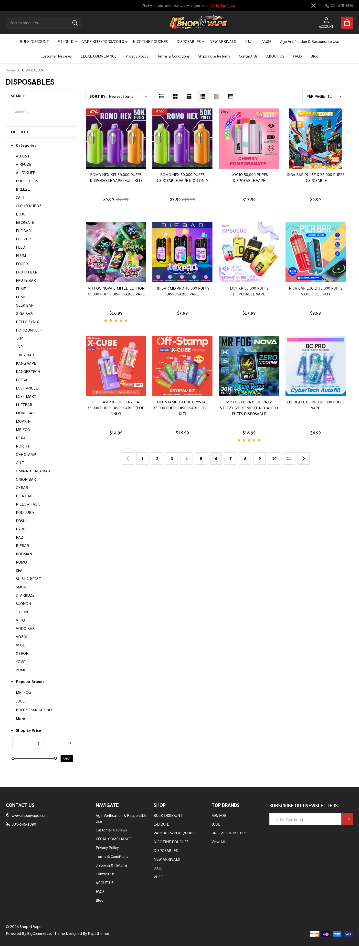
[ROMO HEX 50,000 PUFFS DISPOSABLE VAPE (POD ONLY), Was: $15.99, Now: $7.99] (182, 138)
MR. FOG (23, 692)
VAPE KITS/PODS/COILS (103, 41)
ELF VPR (23, 238)
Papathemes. (99, 933)
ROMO (21, 562)
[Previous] (128, 458)
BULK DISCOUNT (34, 41)
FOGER (22, 263)
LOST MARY (26, 396)
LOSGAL (23, 379)
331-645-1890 (24, 824)
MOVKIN (23, 421)
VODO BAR (25, 628)
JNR (19, 346)
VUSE (266, 41)
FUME (21, 288)
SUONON (23, 603)
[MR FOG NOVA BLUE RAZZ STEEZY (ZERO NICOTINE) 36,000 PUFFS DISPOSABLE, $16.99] (249, 366)
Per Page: (315, 96)
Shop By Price (28, 730)
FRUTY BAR (26, 280)
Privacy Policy (136, 56)
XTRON (22, 653)
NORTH (22, 446)
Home (10, 70)
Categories (26, 145)
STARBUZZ (25, 595)
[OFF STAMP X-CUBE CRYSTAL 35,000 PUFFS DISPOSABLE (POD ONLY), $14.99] (116, 366)
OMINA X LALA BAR (33, 470)
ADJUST (23, 155)
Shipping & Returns (214, 56)
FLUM (21, 255)
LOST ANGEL (27, 387)
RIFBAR (22, 545)
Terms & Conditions (173, 56)
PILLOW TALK (28, 504)
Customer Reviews (56, 56)
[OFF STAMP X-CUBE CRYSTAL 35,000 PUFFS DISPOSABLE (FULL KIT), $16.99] (182, 366)
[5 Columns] (217, 96)
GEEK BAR (24, 305)
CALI (20, 197)
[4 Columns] (203, 96)
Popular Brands (30, 681)
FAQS (297, 56)
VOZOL (22, 636)
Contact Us (248, 56)
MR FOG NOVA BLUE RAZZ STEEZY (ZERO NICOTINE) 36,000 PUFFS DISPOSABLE (249, 407)
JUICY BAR (25, 354)
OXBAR (22, 487)
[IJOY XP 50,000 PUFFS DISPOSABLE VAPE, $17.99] (249, 252)
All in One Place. (222, 5)
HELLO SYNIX (27, 321)
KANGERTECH (28, 371)
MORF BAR (25, 412)
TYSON (22, 611)
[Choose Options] (109, 173)
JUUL (249, 41)
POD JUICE (25, 512)
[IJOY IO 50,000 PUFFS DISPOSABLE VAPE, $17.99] (249, 138)
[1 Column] (161, 96)
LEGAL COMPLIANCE (98, 56)
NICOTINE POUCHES (150, 41)
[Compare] (121, 173)
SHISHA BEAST (28, 578)
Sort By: (98, 96)
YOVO (21, 661)
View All (218, 841)
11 (289, 458)
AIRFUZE (23, 164)
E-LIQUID (66, 41)
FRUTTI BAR (26, 271)
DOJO (21, 213)
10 (274, 458)
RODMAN (24, 553)
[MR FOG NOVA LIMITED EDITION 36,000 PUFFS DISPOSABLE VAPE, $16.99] (116, 252)
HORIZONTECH (29, 329)
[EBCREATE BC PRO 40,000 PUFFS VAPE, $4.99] (315, 366)
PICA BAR (24, 495)
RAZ (19, 537)
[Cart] (347, 23)
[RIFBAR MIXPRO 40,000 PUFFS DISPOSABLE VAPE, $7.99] (182, 252)
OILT (20, 462)
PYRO (21, 528)
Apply (67, 758)
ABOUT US (275, 56)
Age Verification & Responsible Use (309, 41)
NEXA (21, 437)
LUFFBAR (24, 404)
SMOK (21, 586)
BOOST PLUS (27, 180)
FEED (20, 247)
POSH (21, 520)
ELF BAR (23, 230)
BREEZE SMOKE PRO (34, 709)
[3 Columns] (189, 96)
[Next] (303, 458)
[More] (74, 41)
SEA (19, 570)
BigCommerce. (39, 933)
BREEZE (23, 189)
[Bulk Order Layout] (231, 96)
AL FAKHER (25, 172)
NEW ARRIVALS (223, 41)
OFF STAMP (26, 454)
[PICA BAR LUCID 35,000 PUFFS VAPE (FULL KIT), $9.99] (315, 252)
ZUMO (21, 669)
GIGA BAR (24, 313)
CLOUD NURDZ (29, 205)
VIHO (20, 620)
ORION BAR (26, 479)
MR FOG (23, 429)
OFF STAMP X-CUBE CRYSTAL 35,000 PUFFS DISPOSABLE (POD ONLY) (116, 407)
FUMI (20, 296)
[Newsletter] (347, 819)
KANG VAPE (26, 363)
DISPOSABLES (189, 41)
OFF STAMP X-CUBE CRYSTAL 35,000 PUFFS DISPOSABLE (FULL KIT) (182, 407)
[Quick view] (132, 173)
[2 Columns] (175, 96)
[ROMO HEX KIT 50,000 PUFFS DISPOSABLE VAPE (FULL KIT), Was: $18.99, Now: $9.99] (116, 138)
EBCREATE (25, 222)
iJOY (19, 338)
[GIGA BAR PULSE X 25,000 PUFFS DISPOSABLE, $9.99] (315, 138)
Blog (314, 56)
